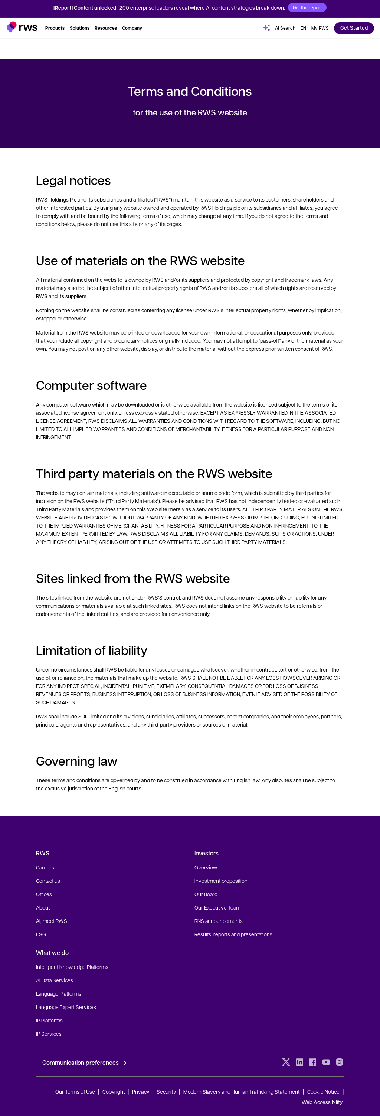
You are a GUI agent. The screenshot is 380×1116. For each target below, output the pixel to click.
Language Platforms (58, 993)
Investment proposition (221, 880)
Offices (44, 894)
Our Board (205, 894)
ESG (41, 934)
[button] (22, 26)
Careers (45, 867)
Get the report (307, 7)
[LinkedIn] (299, 1062)
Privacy (140, 1091)
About (43, 907)
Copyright (114, 1091)
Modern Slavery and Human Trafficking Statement (241, 1091)
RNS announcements (218, 920)
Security (166, 1091)
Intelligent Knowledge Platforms (72, 966)
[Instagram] (339, 1062)
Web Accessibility (322, 1102)
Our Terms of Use (75, 1091)
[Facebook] (312, 1062)
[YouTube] (326, 1062)
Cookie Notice (323, 1091)
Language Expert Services (66, 1007)
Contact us (48, 880)
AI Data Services (54, 980)
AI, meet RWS (51, 920)
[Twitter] (286, 1062)
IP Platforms (49, 1020)
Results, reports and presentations (233, 934)
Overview (205, 867)
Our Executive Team (217, 907)
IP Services (49, 1033)
